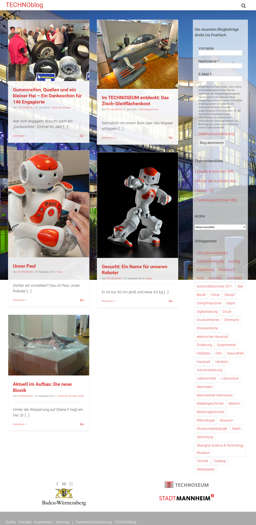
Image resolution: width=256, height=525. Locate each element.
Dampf (230, 295)
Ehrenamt (232, 320)
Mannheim (205, 387)
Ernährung (204, 345)
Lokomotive (229, 378)
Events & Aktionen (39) (215, 171)
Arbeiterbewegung (210, 261)
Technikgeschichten (137, 61)
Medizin (234, 403)
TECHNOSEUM (24, 107)
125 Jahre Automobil (212, 253)
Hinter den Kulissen (49, 57)
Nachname (208, 61)
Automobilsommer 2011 (215, 286)
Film (219, 353)
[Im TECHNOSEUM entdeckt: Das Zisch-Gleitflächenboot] (137, 54)
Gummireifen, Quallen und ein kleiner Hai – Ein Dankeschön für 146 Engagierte (47, 96)
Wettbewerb (206, 469)
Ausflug (234, 261)
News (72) (205, 190)
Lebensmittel (206, 378)
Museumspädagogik (212, 428)
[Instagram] (71, 484)
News (49, 208)
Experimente (226, 345)
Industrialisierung (209, 370)
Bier (240, 286)
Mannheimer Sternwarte (215, 395)
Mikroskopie (206, 420)
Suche (11, 522)
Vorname (206, 48)
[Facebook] (57, 484)
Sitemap (62, 522)
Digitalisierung (207, 312)
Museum (226, 420)
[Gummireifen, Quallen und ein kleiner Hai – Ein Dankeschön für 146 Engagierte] (48, 50)
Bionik (201, 295)
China (215, 295)
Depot (230, 303)
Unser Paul (24, 266)
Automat (215, 278)
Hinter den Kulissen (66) (216, 181)
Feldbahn (203, 353)
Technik (202, 461)
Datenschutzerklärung (216, 134)
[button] (243, 5)
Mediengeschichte (210, 403)
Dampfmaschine (209, 303)
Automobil (234, 278)
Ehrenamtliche (207, 328)
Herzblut (221, 362)
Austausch (227, 270)
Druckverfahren (208, 320)
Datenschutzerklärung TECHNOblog (106, 522)
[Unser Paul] (48, 203)
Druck (227, 312)
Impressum (43, 522)
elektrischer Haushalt (212, 337)
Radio (236, 428)
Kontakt (25, 522)
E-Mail (204, 74)
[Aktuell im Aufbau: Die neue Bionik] (48, 345)
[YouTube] (64, 484)
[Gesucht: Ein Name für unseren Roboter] (137, 205)
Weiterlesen (19, 136)
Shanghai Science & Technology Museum (220, 449)
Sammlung (205, 437)
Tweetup (219, 461)
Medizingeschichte (210, 412)
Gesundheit (235, 353)
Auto (200, 278)
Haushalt (203, 362)
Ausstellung (205, 270)
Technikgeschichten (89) (217, 200)
